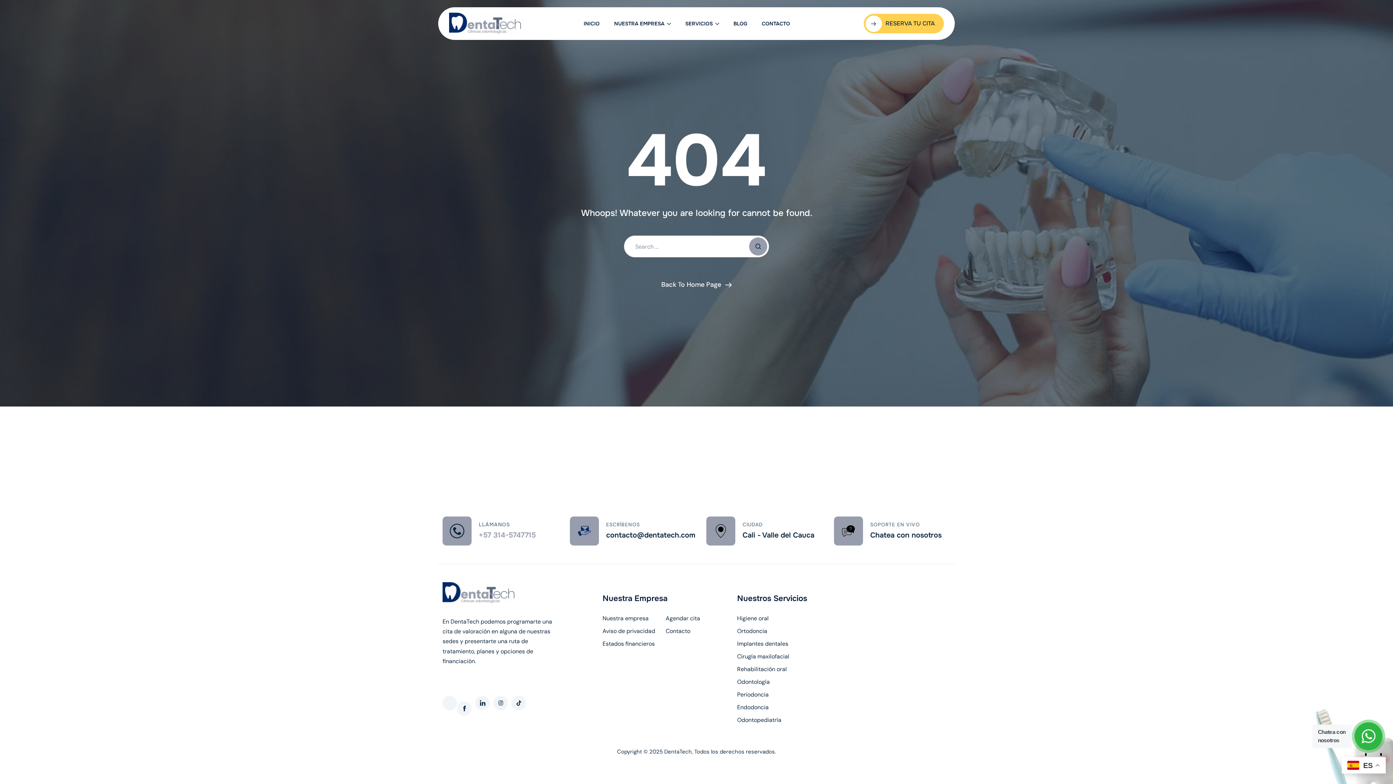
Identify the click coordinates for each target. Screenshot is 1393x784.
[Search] (758, 246)
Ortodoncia (752, 631)
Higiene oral (753, 618)
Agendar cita (683, 618)
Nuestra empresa (639, 23)
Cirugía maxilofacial (763, 656)
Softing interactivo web (473, 671)
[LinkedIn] (482, 703)
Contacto (776, 23)
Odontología (753, 682)
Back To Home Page (691, 284)
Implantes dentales (762, 644)
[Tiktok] (518, 703)
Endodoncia (753, 707)
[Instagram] (500, 703)
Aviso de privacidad (629, 631)
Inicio (592, 23)
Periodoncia (753, 694)
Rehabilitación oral (762, 669)
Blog (740, 23)
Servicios (699, 23)
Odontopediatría (759, 720)
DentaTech (678, 751)
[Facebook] (464, 708)
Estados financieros (629, 644)
